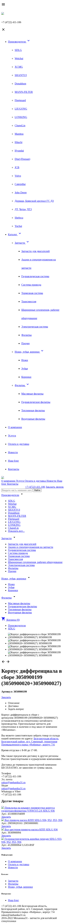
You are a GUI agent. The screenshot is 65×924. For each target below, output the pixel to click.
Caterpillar (20, 184)
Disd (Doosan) (22, 159)
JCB (17, 167)
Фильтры (26, 335)
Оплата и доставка (18, 444)
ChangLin (20, 125)
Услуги (12, 435)
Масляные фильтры (32, 393)
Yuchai (18, 226)
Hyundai (19, 150)
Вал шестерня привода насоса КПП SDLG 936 (31, 829)
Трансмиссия (28, 301)
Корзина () (10, 619)
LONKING (21, 117)
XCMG (19, 66)
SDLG (18, 50)
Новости (13, 452)
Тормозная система (32, 293)
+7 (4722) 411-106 (35, 486)
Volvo (18, 175)
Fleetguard (20, 100)
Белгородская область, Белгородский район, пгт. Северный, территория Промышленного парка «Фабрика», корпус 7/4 (30, 741)
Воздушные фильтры (33, 418)
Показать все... (16, 531)
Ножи (24, 360)
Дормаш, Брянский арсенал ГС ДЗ (34, 200)
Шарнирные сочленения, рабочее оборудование (35, 562)
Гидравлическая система (35, 276)
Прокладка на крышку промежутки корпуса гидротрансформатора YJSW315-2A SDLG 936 (28, 809)
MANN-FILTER (24, 92)
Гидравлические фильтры (35, 402)
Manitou (19, 133)
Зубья (24, 368)
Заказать (6, 697)
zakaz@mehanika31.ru (13, 782)
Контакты (13, 469)
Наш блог (13, 460)
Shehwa (19, 217)
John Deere (21, 192)
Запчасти (22, 242)
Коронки (26, 377)
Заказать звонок (55, 486)
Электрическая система (34, 326)
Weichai (19, 58)
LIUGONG (21, 108)
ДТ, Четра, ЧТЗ (23, 209)
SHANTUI (21, 75)
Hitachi (18, 142)
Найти (37, 490)
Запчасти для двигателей (35, 251)
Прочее (25, 343)
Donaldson (20, 83)
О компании (15, 427)
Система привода (31, 284)
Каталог (15, 234)
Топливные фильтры (33, 410)
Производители (19, 41)
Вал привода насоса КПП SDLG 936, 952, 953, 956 (33, 820)
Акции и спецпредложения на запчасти (30, 547)
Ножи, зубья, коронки (29, 351)
